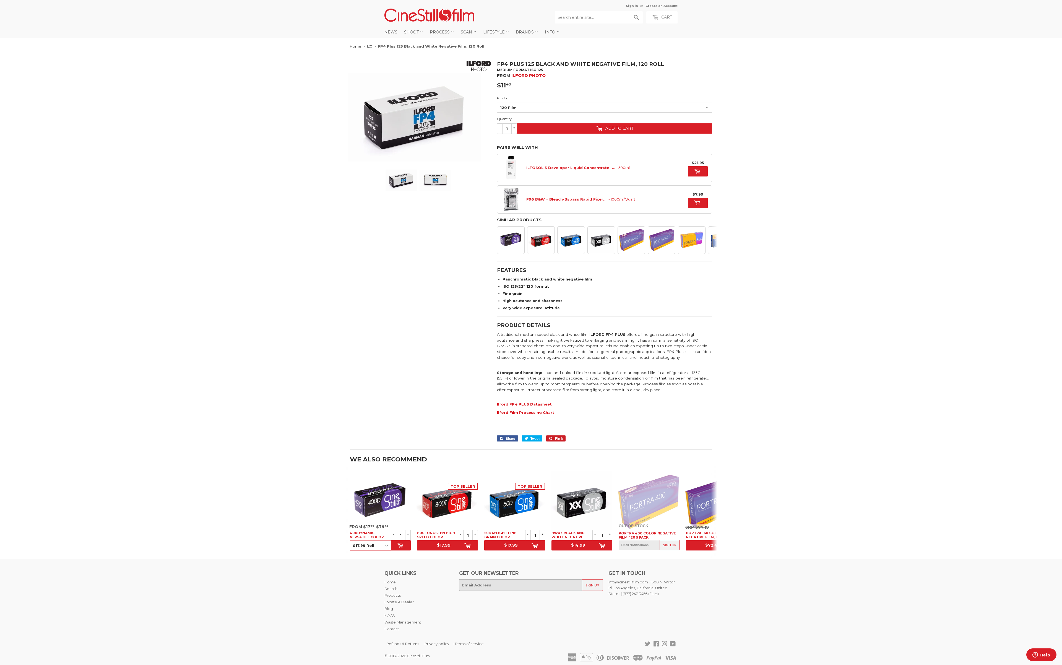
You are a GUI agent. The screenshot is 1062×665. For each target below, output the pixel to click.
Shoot (412, 32)
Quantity (504, 119)
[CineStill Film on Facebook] (656, 644)
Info (550, 32)
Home (355, 46)
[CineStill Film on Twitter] (647, 644)
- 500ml (578, 167)
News (390, 32)
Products (392, 595)
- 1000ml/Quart (580, 199)
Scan (467, 32)
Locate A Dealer (399, 602)
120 (369, 46)
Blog (388, 608)
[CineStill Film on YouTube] (673, 644)
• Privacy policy (436, 643)
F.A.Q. (389, 615)
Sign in (632, 6)
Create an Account (661, 6)
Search (390, 588)
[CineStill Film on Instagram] (664, 644)
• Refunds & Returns (401, 643)
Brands (525, 32)
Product (503, 98)
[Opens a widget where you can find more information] (1041, 655)
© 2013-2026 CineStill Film (407, 656)
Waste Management (402, 622)
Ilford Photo (528, 75)
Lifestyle (494, 32)
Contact (391, 629)
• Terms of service (468, 643)
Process (440, 32)
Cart (666, 17)
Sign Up (669, 545)
